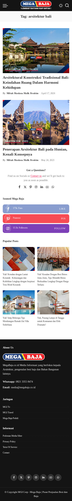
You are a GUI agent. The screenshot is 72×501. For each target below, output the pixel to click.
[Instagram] (36, 187)
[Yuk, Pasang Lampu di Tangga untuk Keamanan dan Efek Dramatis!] (53, 302)
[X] (25, 187)
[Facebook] (19, 187)
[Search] (67, 5)
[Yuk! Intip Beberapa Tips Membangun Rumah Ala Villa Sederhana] (19, 302)
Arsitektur (12, 69)
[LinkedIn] (41, 187)
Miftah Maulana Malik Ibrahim (23, 93)
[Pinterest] (30, 187)
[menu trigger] (6, 5)
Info (25, 141)
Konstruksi (30, 69)
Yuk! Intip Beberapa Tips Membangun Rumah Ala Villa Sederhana (16, 321)
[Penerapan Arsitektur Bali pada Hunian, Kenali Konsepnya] (36, 122)
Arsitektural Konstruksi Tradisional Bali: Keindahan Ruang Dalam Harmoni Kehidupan (36, 82)
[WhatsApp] (53, 187)
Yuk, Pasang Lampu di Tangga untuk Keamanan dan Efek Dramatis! (50, 321)
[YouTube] (47, 187)
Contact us (36, 176)
